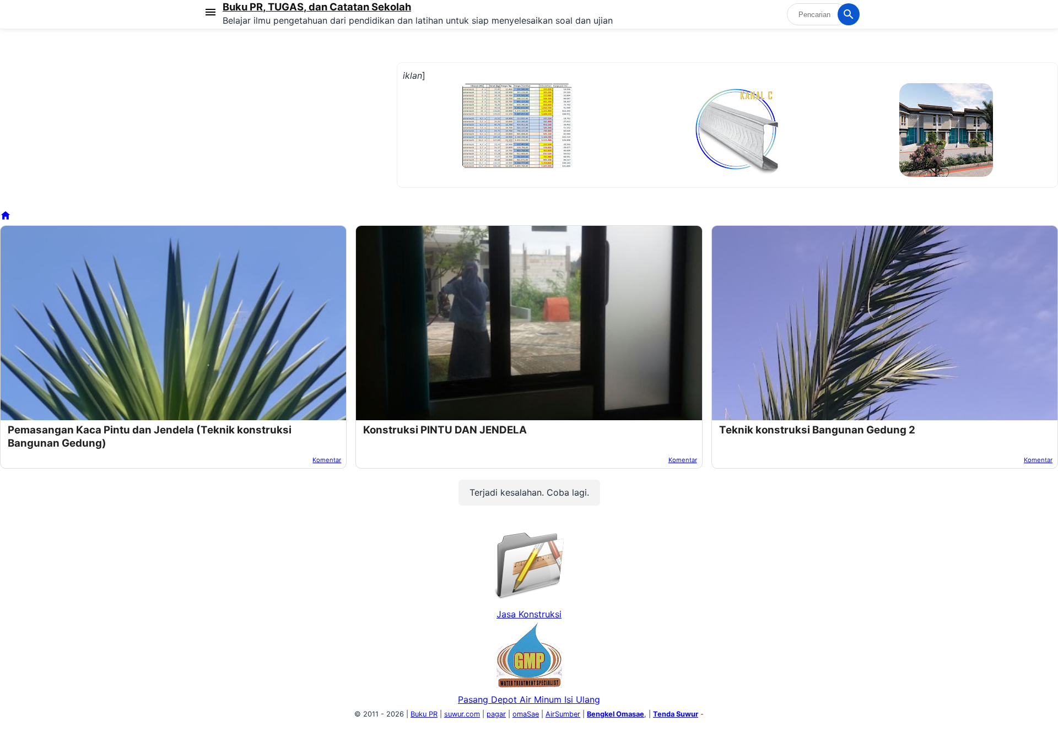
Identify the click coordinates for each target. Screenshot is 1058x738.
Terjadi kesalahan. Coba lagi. (529, 492)
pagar (496, 714)
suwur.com (462, 714)
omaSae (525, 714)
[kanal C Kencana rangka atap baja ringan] (736, 171)
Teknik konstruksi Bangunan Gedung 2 (817, 430)
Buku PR (424, 714)
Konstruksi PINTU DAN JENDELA (445, 430)
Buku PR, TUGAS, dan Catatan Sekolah (317, 7)
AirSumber (563, 714)
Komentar (326, 460)
